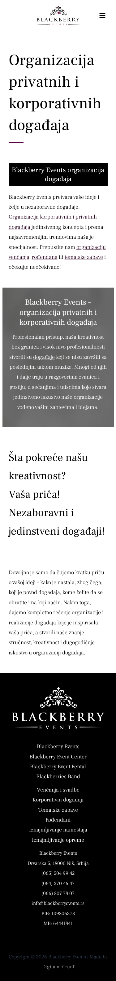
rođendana (45, 257)
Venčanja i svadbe (58, 789)
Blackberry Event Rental (58, 766)
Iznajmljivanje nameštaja (58, 829)
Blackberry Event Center (58, 756)
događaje (44, 357)
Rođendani (58, 819)
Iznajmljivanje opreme (58, 840)
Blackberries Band (58, 776)
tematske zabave (84, 257)
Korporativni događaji (58, 799)
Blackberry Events (58, 746)
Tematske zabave (58, 810)
